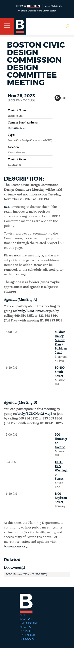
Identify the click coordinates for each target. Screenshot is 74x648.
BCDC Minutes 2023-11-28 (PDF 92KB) (26, 574)
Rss (63, 97)
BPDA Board (29, 623)
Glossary (27, 639)
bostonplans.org (15, 546)
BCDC (8, 206)
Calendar (27, 635)
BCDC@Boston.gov (18, 128)
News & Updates (26, 629)
